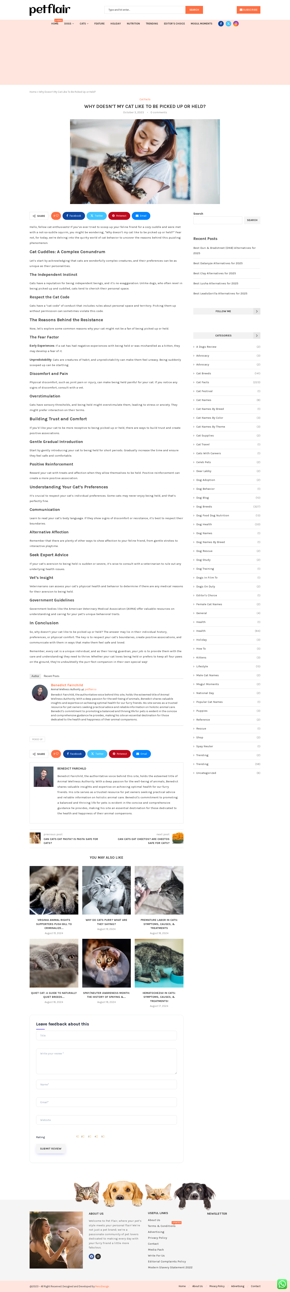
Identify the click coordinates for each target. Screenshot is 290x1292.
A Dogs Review (228, 346)
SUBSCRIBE (249, 9)
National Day (228, 693)
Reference (228, 719)
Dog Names (228, 533)
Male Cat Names (228, 675)
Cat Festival (228, 391)
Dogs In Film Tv (228, 577)
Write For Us (156, 1255)
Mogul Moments (201, 23)
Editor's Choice (228, 595)
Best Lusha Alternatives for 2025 (215, 283)
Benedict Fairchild (67, 685)
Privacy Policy (157, 1237)
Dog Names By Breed (228, 542)
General (228, 613)
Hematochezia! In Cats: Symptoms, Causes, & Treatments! (159, 997)
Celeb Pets (228, 462)
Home (54, 22)
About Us (154, 1220)
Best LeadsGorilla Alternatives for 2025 (220, 293)
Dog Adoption (228, 480)
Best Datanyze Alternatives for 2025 (218, 263)
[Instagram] (236, 23)
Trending (152, 23)
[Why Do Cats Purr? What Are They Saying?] (106, 890)
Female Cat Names (228, 604)
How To (228, 648)
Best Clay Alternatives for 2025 (214, 273)
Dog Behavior (228, 489)
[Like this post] (57, 216)
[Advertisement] (145, 57)
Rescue (228, 728)
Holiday (115, 23)
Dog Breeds (228, 506)
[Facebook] (221, 23)
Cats (83, 23)
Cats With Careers (228, 453)
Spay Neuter (228, 746)
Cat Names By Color (228, 417)
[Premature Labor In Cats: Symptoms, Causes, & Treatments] (159, 890)
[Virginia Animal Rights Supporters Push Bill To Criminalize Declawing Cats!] (54, 890)
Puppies (228, 710)
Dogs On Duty (228, 586)
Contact (153, 1243)
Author (35, 676)
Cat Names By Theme (228, 426)
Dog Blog (228, 497)
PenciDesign (102, 1286)
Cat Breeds (228, 373)
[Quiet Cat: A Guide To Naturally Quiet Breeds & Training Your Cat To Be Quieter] (54, 963)
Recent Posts (51, 676)
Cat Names (228, 400)
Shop (228, 737)
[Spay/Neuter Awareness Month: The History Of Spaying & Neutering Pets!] (106, 963)
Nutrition (133, 23)
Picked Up (37, 739)
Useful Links (158, 1213)
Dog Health (228, 524)
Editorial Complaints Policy (167, 1261)
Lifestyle (228, 666)
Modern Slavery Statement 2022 (170, 1267)
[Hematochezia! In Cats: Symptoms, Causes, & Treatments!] (159, 963)
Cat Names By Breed (228, 409)
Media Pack (156, 1249)
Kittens (228, 657)
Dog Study (228, 560)
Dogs (67, 23)
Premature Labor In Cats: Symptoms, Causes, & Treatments (159, 924)
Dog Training (228, 568)
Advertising (156, 1231)
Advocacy (228, 355)
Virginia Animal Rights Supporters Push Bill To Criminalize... (54, 924)
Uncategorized (228, 773)
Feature (99, 23)
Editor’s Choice (174, 23)
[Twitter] (228, 23)
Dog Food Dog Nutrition (228, 515)
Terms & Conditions (162, 1226)
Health (228, 622)
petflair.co (90, 689)
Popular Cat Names (228, 702)
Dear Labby (228, 471)
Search (198, 213)
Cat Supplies (228, 435)
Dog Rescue (228, 551)
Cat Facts (228, 382)
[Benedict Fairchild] (40, 687)
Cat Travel (228, 444)
